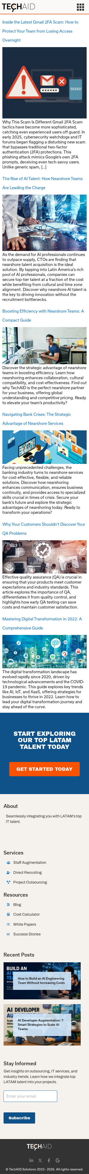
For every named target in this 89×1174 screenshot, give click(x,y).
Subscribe (19, 1118)
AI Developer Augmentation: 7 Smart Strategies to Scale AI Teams (40, 1025)
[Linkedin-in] (31, 1160)
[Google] (57, 1160)
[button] (80, 8)
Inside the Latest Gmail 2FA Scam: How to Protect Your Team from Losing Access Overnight (40, 31)
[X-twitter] (40, 1160)
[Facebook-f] (49, 1160)
